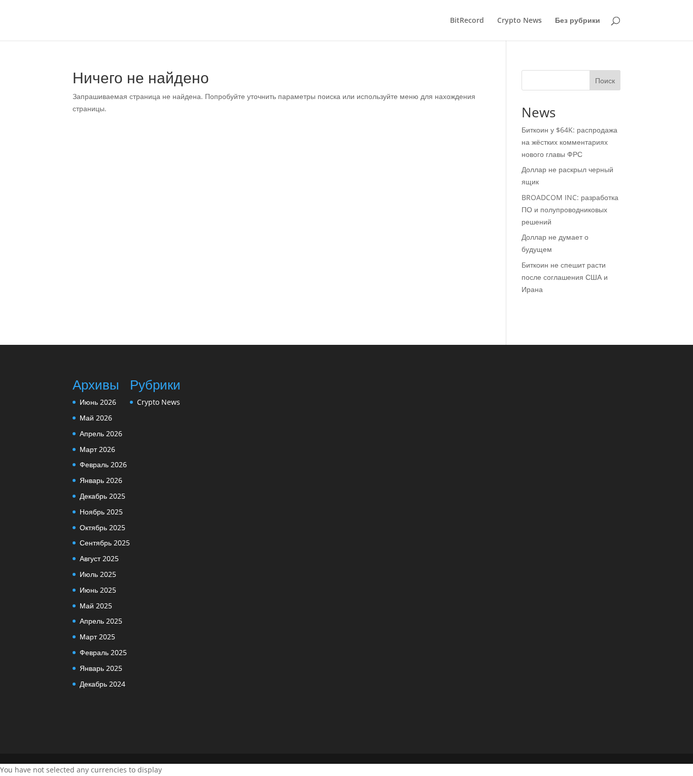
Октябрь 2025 (102, 527)
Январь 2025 (101, 668)
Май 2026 (96, 418)
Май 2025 (96, 605)
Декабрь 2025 (102, 496)
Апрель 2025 (101, 621)
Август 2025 (99, 558)
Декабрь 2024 (102, 684)
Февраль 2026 (103, 464)
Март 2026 (97, 449)
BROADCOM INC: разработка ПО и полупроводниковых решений (570, 209)
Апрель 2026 (101, 433)
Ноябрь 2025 (101, 511)
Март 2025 (97, 636)
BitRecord (467, 21)
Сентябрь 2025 (105, 542)
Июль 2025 (98, 574)
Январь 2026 (101, 480)
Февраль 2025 (103, 652)
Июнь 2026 (98, 402)
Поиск (605, 80)
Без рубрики (577, 21)
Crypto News (519, 21)
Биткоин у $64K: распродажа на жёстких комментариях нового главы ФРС (569, 142)
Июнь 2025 (98, 590)
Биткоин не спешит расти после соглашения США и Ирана (565, 277)
